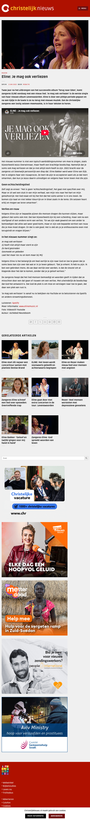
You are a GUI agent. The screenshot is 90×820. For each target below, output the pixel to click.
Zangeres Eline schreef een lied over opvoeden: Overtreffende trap (14, 403)
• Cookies (6, 806)
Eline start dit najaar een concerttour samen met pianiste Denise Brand (15, 365)
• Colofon (6, 802)
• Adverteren (8, 799)
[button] (82, 8)
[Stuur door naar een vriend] (45, 322)
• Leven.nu (7, 789)
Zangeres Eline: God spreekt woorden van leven (43, 440)
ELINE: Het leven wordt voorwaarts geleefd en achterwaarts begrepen (44, 365)
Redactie (26, 84)
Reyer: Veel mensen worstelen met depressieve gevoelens (74, 403)
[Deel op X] (40, 322)
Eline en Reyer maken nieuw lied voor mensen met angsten (74, 365)
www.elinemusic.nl (28, 306)
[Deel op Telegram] (59, 322)
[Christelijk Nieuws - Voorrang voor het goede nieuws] (29, 8)
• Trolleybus (7, 792)
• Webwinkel (8, 782)
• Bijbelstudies (9, 786)
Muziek (4, 73)
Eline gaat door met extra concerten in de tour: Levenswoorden (43, 403)
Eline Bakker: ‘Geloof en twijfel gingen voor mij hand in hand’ (14, 440)
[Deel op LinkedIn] (54, 322)
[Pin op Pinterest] (50, 322)
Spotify (15, 303)
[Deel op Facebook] (35, 322)
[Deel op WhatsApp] (31, 322)
